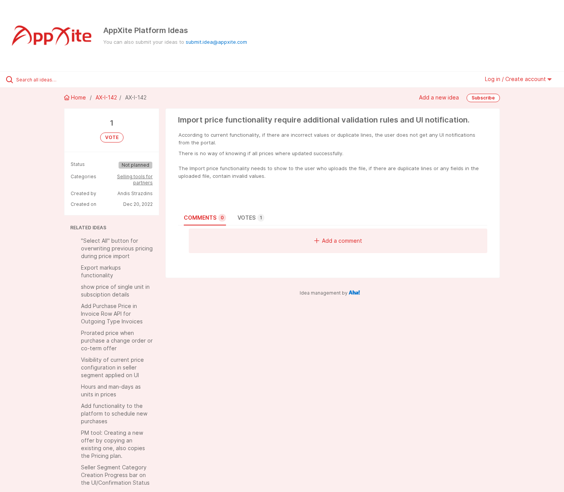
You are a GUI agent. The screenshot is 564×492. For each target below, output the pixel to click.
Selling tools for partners (135, 180)
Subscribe (483, 98)
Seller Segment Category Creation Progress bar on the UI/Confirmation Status (115, 475)
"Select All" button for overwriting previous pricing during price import (117, 248)
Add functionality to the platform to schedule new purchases (114, 413)
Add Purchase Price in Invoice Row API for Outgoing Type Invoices (112, 314)
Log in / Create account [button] (516, 79)
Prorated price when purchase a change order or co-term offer (117, 340)
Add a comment (342, 240)
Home (78, 97)
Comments (204, 217)
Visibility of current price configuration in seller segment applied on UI (112, 367)
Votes (249, 217)
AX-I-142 (106, 97)
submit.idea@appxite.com (216, 42)
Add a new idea (439, 97)
